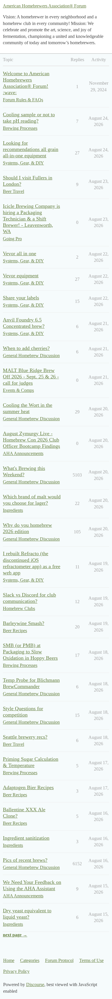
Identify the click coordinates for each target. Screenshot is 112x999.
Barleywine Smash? (23, 623)
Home (8, 960)
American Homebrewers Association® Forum (44, 5)
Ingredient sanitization (26, 838)
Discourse (35, 984)
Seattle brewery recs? (25, 737)
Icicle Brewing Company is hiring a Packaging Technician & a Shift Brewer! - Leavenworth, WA (31, 218)
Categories (29, 960)
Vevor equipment (20, 275)
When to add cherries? (26, 348)
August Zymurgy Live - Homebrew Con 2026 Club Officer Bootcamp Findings (31, 440)
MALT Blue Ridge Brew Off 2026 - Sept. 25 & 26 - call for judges (31, 376)
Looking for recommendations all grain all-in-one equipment (30, 149)
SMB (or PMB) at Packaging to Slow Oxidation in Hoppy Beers (30, 651)
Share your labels (21, 298)
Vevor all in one (19, 253)
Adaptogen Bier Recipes (28, 787)
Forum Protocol (59, 960)
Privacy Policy (16, 971)
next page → (15, 934)
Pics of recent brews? (25, 860)
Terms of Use (91, 960)
